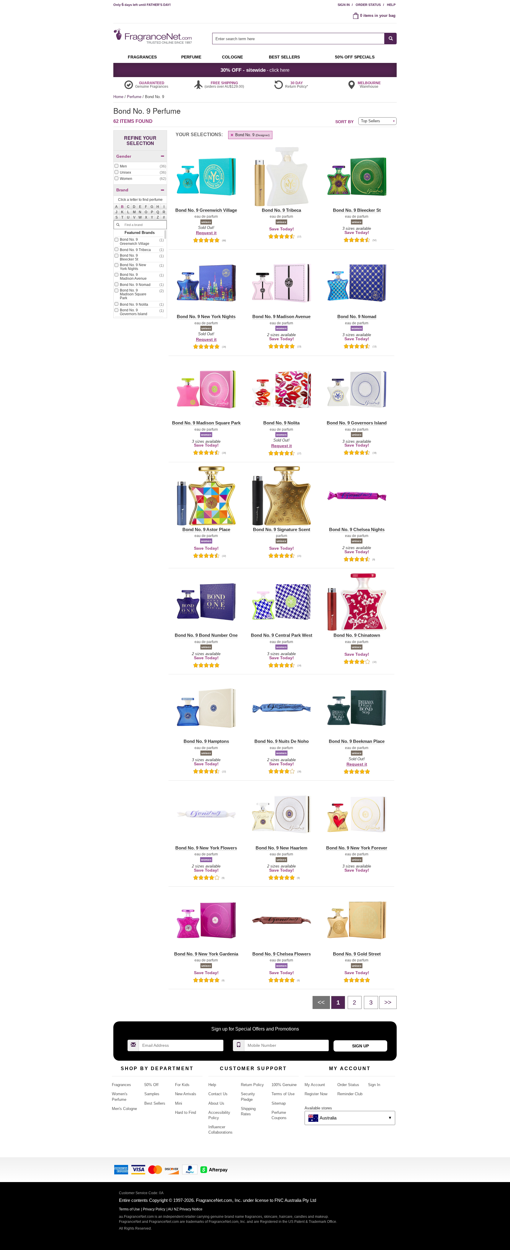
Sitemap (279, 1103)
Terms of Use (283, 1094)
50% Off (151, 1085)
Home (118, 97)
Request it (206, 232)
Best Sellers (154, 1103)
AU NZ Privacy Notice (185, 1209)
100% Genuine (284, 1085)
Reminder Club (349, 1094)
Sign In (344, 4)
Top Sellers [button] (370, 121)
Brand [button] (122, 190)
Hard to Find (185, 1112)
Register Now (316, 1094)
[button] (122, 206)
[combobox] (304, 38)
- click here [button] (255, 70)
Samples (151, 1094)
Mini (178, 1103)
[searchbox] (298, 38)
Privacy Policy (154, 1209)
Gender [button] (123, 156)
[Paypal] (189, 1169)
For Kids (182, 1085)
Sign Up (360, 1046)
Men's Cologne (124, 1108)
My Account (315, 1085)
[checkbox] (140, 166)
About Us (216, 1103)
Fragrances (121, 1085)
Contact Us (218, 1094)
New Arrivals (185, 1094)
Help (391, 4)
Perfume (135, 97)
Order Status (368, 4)
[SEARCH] (391, 38)
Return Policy (252, 1085)
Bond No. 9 (251, 135)
